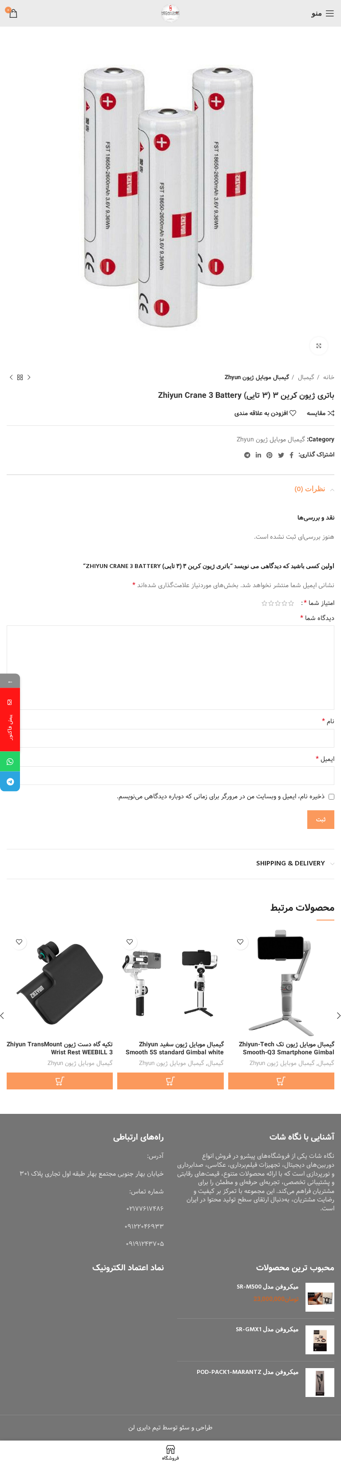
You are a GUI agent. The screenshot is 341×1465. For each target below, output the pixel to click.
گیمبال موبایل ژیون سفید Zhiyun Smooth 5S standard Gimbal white (175, 1048)
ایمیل (325, 759)
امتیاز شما (319, 603)
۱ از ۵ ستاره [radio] (291, 603)
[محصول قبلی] (28, 377)
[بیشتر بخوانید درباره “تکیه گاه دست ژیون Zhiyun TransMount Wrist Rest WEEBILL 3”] (60, 1081)
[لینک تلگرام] (247, 455)
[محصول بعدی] (11, 377)
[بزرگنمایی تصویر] (319, 346)
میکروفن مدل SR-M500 (268, 1287)
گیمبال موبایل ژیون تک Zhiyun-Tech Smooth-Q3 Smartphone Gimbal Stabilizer (286, 1052)
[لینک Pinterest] (269, 455)
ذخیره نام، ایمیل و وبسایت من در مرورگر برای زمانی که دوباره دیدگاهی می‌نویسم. (221, 796)
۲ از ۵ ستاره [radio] (284, 603)
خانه (327, 377)
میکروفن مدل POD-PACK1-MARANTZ (248, 1372)
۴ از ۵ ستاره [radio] (271, 603)
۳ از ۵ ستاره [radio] (277, 603)
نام (328, 721)
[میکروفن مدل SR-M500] (319, 1297)
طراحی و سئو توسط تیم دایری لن (170, 1427)
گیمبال (305, 377)
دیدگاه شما (317, 618)
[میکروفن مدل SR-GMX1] (319, 1339)
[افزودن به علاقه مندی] (240, 942)
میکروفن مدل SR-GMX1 (267, 1329)
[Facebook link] (291, 455)
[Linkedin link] (258, 455)
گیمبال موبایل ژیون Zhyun (257, 377)
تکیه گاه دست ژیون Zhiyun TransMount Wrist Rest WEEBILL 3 (60, 1048)
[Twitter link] (281, 455)
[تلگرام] (10, 782)
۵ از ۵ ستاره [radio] (264, 603)
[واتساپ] (10, 762)
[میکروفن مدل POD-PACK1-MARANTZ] (319, 1382)
